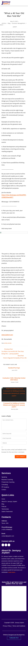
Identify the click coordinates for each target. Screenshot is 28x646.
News (1, 25)
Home (3, 499)
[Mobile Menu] (26, 3)
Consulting (5, 484)
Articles (4, 23)
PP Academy (5, 487)
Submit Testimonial (7, 511)
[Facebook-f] (3, 545)
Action (5, 343)
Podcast (4, 506)
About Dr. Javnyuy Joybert (9, 501)
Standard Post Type (14, 368)
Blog (9, 23)
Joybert (15, 26)
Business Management (18, 23)
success (9, 343)
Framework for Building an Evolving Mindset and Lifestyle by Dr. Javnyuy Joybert (14, 405)
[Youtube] (6, 545)
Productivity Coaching (8, 482)
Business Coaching (7, 479)
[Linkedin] (9, 545)
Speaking (4, 477)
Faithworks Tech (14, 637)
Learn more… (12, 572)
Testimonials (5, 509)
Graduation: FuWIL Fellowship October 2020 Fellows (14, 379)
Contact (4, 489)
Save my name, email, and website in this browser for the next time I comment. (14, 451)
